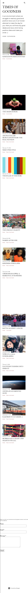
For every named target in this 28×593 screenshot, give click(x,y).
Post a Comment (10, 141)
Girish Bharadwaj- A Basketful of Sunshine (12, 275)
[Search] (25, 2)
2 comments (9, 113)
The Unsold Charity (11, 230)
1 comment (8, 330)
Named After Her (9, 240)
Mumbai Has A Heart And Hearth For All (13, 439)
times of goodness (11, 9)
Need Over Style (9, 150)
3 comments (9, 58)
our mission (11, 36)
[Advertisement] (14, 77)
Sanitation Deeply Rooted (13, 57)
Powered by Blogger (15, 588)
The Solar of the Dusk (12, 176)
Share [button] (3, 58)
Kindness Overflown (11, 263)
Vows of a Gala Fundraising (8, 355)
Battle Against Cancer (12, 328)
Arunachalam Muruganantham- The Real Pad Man (12, 138)
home (4, 36)
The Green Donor (10, 112)
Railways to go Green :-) (12, 417)
